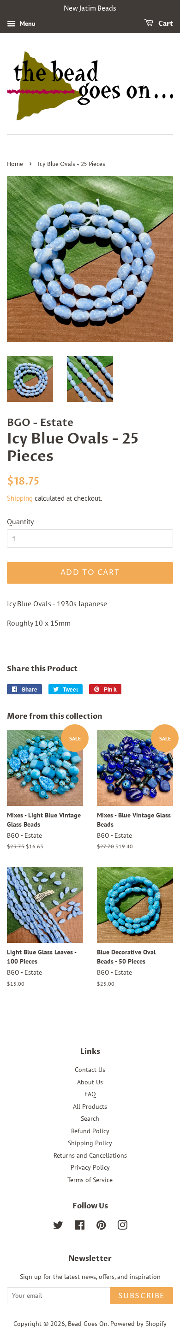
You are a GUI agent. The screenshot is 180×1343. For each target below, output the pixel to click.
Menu (27, 23)
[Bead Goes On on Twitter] (58, 1227)
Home (15, 164)
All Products (90, 1106)
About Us (90, 1082)
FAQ (90, 1094)
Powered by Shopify (138, 1323)
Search (90, 1118)
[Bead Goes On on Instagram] (122, 1227)
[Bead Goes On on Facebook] (79, 1227)
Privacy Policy (90, 1167)
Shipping (20, 498)
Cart (165, 23)
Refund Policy (90, 1131)
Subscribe (141, 1296)
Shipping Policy (90, 1143)
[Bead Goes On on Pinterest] (101, 1227)
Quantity (20, 521)
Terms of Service (90, 1180)
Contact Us (90, 1069)
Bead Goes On (88, 1323)
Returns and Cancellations (90, 1155)
